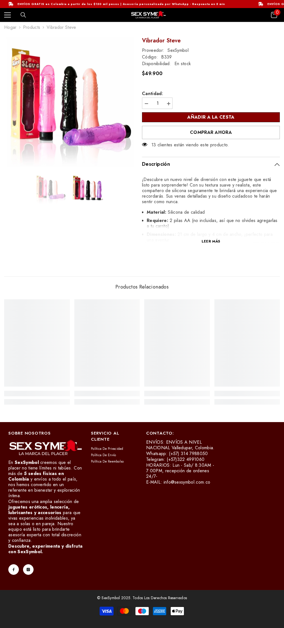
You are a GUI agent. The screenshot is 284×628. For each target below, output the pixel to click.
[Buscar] (23, 15)
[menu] (7, 15)
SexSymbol (178, 50)
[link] (37, 393)
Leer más (211, 241)
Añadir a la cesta (210, 117)
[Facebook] (13, 569)
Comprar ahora (211, 132)
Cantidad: (152, 93)
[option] (69, 102)
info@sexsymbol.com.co (187, 482)
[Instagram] (28, 569)
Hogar (10, 27)
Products (31, 27)
